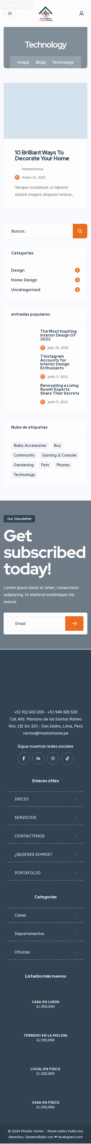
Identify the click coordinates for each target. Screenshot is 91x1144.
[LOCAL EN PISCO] (45, 1059)
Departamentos (29, 933)
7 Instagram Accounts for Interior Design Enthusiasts (54, 362)
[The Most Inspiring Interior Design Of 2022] (22, 340)
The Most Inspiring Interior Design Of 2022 (58, 335)
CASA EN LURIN (45, 1002)
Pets (45, 464)
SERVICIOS (25, 817)
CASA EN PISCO (45, 1102)
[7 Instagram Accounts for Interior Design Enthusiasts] (22, 365)
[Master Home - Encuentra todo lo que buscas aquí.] (46, 13)
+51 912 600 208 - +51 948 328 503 (45, 712)
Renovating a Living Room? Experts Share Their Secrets (59, 389)
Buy (57, 445)
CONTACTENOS (30, 835)
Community (24, 455)
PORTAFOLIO (28, 872)
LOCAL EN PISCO (45, 1069)
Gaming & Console (59, 455)
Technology (24, 474)
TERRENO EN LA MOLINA (45, 1035)
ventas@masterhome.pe (45, 733)
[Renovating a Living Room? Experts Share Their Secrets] (22, 394)
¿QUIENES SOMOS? (33, 854)
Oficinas (22, 952)
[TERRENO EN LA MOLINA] (45, 1025)
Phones (63, 464)
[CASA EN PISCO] (45, 1092)
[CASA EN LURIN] (45, 992)
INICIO (22, 799)
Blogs (41, 62)
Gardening (24, 464)
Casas (20, 915)
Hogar (23, 62)
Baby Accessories (30, 445)
